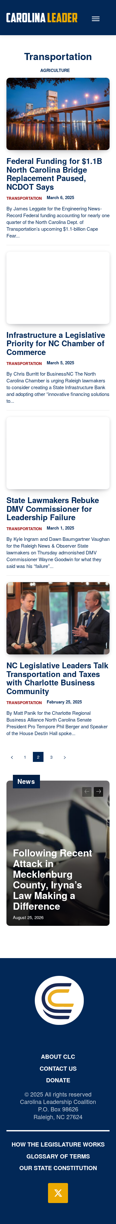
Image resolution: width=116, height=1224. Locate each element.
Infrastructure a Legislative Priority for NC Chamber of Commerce (55, 343)
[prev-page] (11, 757)
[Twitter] (58, 1193)
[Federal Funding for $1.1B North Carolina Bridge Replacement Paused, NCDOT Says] (58, 114)
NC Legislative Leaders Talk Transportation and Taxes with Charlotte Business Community (57, 678)
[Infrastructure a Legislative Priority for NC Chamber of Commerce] (58, 288)
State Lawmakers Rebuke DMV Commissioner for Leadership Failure (52, 508)
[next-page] (64, 757)
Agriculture (55, 70)
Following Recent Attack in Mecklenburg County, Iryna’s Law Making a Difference (52, 879)
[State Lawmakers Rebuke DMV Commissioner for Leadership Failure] (58, 453)
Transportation (24, 198)
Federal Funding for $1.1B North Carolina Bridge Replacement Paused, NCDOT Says (54, 173)
